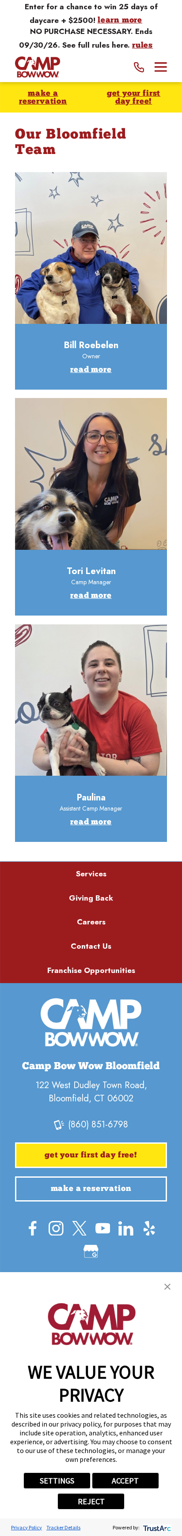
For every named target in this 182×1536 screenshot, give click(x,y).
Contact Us (91, 946)
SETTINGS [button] (57, 1481)
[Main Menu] (161, 67)
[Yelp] (149, 1228)
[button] (167, 1287)
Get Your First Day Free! (134, 97)
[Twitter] (79, 1228)
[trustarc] (156, 1527)
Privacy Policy (26, 1527)
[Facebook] (32, 1228)
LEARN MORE (120, 20)
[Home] (37, 67)
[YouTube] (102, 1228)
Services (91, 873)
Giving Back (91, 898)
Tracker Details (63, 1527)
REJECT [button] (91, 1501)
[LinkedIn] (125, 1228)
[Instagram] (56, 1228)
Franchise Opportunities (91, 970)
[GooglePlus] (91, 1251)
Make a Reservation (43, 97)
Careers (91, 921)
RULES (142, 45)
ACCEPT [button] (125, 1481)
